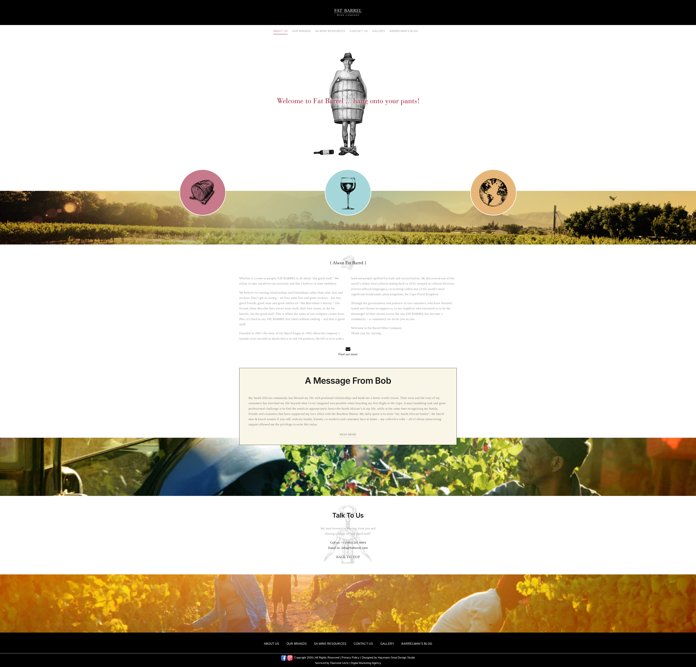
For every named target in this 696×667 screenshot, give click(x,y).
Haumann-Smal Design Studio (396, 657)
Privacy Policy (350, 657)
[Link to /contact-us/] (348, 349)
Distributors (493, 190)
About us (203, 190)
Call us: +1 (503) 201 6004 (348, 542)
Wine (348, 190)
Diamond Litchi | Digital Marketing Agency (355, 662)
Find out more (348, 354)
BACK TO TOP (348, 557)
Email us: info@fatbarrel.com (348, 548)
